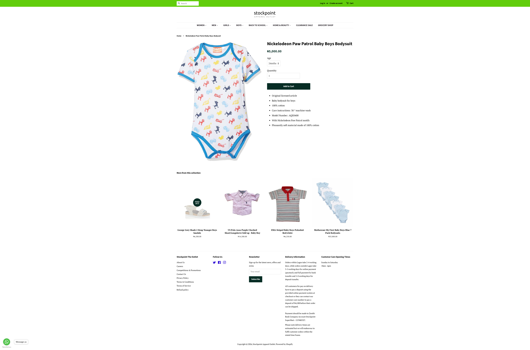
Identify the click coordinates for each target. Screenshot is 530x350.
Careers (180, 266)
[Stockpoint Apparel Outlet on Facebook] (219, 263)
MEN (214, 25)
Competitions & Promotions (189, 270)
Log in (322, 3)
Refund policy (183, 289)
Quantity (271, 70)
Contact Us (181, 274)
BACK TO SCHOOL (257, 25)
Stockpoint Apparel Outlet (264, 344)
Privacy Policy (183, 278)
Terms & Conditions (185, 282)
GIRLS (226, 25)
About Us (181, 262)
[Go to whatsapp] (6, 341)
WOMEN (201, 25)
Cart (351, 3)
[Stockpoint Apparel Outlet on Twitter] (214, 263)
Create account (336, 3)
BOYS (239, 25)
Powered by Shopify (284, 344)
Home (179, 36)
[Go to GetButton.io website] (6, 347)
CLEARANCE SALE (304, 25)
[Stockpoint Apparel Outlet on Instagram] (224, 263)
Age (269, 58)
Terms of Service (184, 285)
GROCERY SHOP (325, 25)
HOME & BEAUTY (281, 25)
